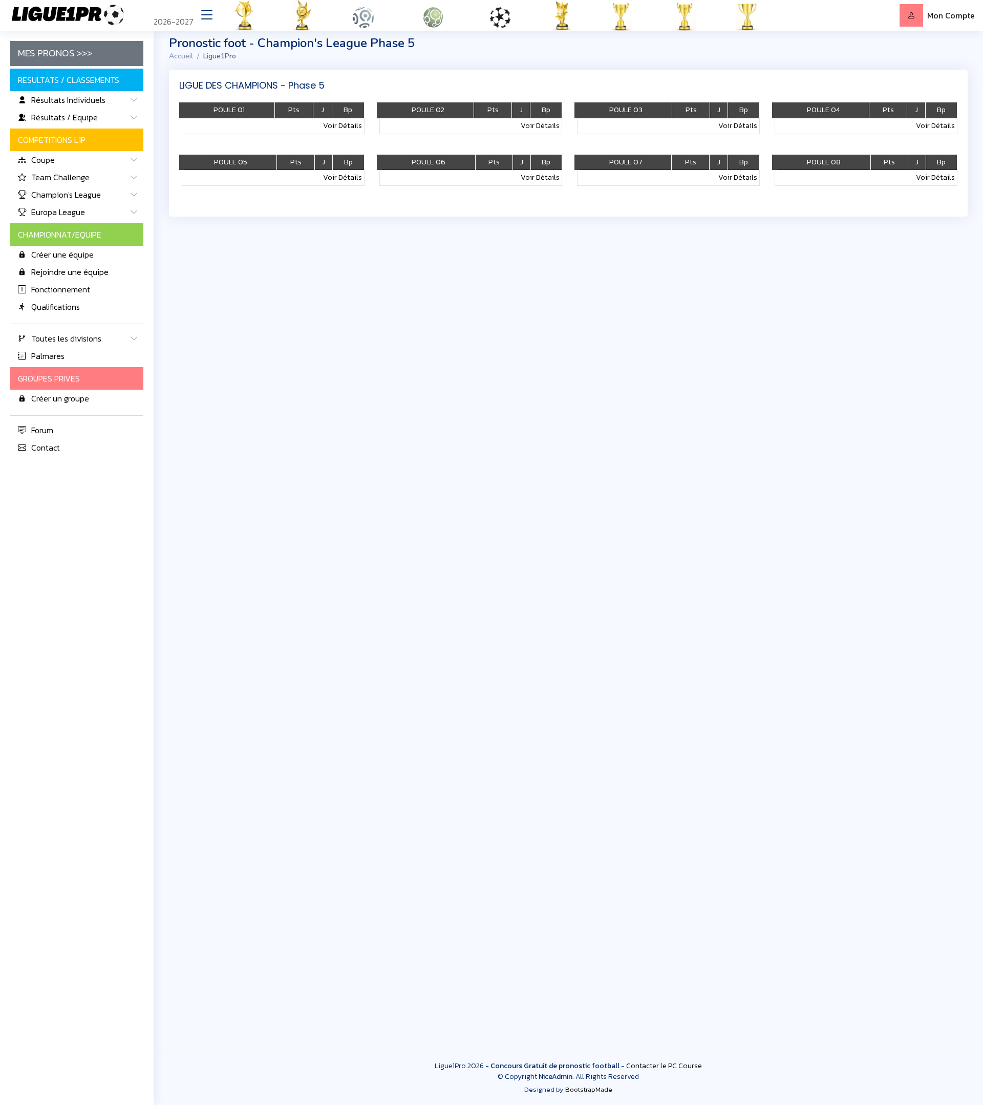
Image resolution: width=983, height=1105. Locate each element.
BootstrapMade (588, 1089)
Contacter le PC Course (664, 1065)
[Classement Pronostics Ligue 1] (376, 15)
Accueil (181, 56)
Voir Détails (342, 125)
